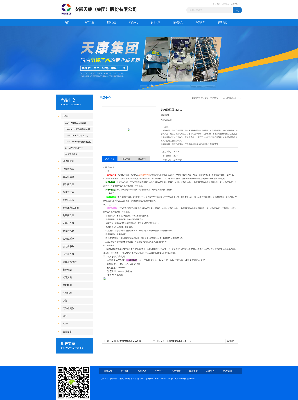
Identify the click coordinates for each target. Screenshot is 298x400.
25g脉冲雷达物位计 (74, 148)
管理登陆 (190, 379)
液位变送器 (68, 184)
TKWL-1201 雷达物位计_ (76, 135)
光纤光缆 (67, 277)
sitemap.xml (165, 379)
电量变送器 (68, 215)
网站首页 (108, 371)
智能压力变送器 (71, 207)
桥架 (65, 300)
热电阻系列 (68, 238)
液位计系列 (68, 231)
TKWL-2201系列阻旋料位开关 (78, 142)
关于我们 (89, 22)
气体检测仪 (68, 308)
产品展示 (214, 98)
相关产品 (126, 159)
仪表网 (183, 379)
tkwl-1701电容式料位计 (75, 123)
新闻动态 (111, 22)
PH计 (65, 324)
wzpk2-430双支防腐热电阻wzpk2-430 (126, 341)
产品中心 (133, 22)
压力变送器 (68, 176)
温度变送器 (68, 192)
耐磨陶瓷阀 (68, 161)
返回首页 (216, 4)
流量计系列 (68, 223)
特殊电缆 (67, 293)
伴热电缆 (67, 285)
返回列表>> (232, 341)
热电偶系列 (68, 246)
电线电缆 (67, 269)
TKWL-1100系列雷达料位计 (77, 129)
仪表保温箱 (68, 169)
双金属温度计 (70, 262)
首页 (67, 22)
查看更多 (67, 331)
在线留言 (225, 4)
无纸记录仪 (68, 200)
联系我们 (234, 4)
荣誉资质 (178, 22)
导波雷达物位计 (72, 154)
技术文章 (155, 22)
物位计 (66, 116)
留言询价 (142, 159)
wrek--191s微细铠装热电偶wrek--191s (175, 341)
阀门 (65, 316)
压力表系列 (68, 254)
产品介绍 (109, 159)
